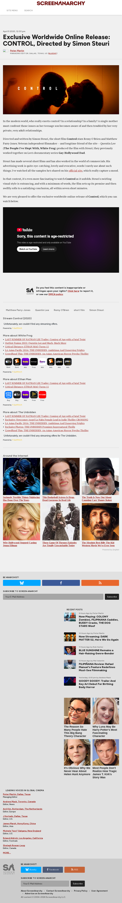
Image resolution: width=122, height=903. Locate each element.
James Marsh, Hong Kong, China (19, 823)
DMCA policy (56, 294)
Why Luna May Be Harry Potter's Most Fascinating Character (105, 731)
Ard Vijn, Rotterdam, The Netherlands (22, 809)
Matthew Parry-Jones (18, 310)
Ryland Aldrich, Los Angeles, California (23, 838)
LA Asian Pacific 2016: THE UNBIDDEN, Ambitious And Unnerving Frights (45, 350)
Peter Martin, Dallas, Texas (16, 794)
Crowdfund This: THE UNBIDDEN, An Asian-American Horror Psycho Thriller (47, 353)
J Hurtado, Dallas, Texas (15, 816)
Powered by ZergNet (110, 550)
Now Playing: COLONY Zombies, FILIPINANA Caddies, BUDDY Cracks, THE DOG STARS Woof (98, 621)
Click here (73, 291)
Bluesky (53, 53)
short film (79, 310)
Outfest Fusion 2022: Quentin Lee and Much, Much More (35, 343)
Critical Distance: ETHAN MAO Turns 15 (27, 346)
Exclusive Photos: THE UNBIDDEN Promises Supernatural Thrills (40, 426)
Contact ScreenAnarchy (58, 891)
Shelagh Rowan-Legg (14, 845)
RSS (76, 869)
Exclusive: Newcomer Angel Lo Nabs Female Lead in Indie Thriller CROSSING (46, 419)
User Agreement (99, 891)
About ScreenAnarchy (31, 891)
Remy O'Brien (61, 310)
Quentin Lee (42, 310)
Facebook (54, 869)
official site (75, 170)
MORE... (7, 853)
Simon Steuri (96, 310)
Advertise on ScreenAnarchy (39, 893)
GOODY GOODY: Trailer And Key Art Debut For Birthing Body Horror (97, 684)
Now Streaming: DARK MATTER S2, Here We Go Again (99, 638)
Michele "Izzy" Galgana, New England (22, 831)
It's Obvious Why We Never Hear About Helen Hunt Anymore (77, 771)
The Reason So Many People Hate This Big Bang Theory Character (75, 731)
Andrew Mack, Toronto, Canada (19, 801)
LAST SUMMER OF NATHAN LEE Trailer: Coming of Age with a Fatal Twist (45, 339)
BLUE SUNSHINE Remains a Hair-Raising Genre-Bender (96, 652)
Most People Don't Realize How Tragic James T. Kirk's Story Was (105, 772)
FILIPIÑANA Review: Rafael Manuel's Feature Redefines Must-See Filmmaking (97, 667)
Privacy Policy (80, 891)
